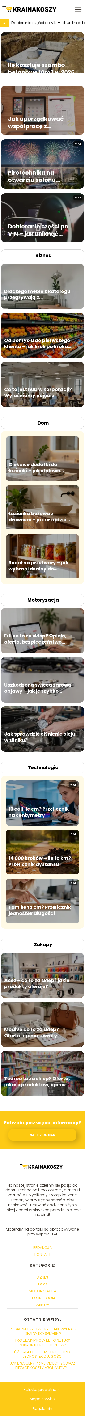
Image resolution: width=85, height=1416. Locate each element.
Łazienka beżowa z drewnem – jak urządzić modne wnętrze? (37, 516)
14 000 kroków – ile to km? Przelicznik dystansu (39, 861)
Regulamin (42, 1408)
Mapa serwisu (42, 1399)
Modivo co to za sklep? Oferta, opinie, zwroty (31, 1032)
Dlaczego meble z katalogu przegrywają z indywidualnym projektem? (38, 294)
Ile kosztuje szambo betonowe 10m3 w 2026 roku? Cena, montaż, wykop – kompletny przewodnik (41, 68)
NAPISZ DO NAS (42, 1135)
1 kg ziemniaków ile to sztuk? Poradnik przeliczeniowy (42, 1343)
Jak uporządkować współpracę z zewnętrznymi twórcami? (36, 122)
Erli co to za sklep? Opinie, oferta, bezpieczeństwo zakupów (35, 639)
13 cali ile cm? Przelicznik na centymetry (38, 812)
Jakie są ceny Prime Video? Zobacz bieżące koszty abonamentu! (42, 1365)
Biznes (43, 255)
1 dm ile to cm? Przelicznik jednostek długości (39, 910)
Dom (43, 423)
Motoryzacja (43, 600)
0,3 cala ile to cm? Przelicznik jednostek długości (42, 1354)
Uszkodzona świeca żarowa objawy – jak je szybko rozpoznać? (37, 688)
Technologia (43, 767)
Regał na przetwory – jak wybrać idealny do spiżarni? (38, 566)
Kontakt (42, 1254)
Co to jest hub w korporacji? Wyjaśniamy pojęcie (38, 392)
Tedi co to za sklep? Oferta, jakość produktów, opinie (37, 1081)
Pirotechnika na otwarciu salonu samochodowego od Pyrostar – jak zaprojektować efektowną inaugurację (42, 176)
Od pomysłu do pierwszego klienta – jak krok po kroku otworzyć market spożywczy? (37, 343)
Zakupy (43, 944)
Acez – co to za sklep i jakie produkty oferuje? (36, 983)
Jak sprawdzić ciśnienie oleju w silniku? (39, 737)
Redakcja (42, 1247)
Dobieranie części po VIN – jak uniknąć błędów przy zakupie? (39, 230)
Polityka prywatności (42, 1389)
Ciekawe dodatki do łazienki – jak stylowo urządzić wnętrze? (34, 467)
